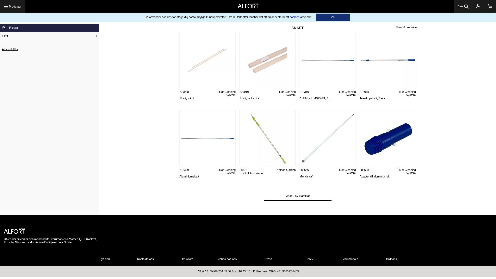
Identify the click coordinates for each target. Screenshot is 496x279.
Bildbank (391, 259)
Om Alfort (187, 259)
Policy (309, 259)
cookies (295, 17)
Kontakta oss (145, 259)
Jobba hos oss (227, 259)
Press (268, 259)
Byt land (104, 259)
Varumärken (350, 259)
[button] (12, 6)
